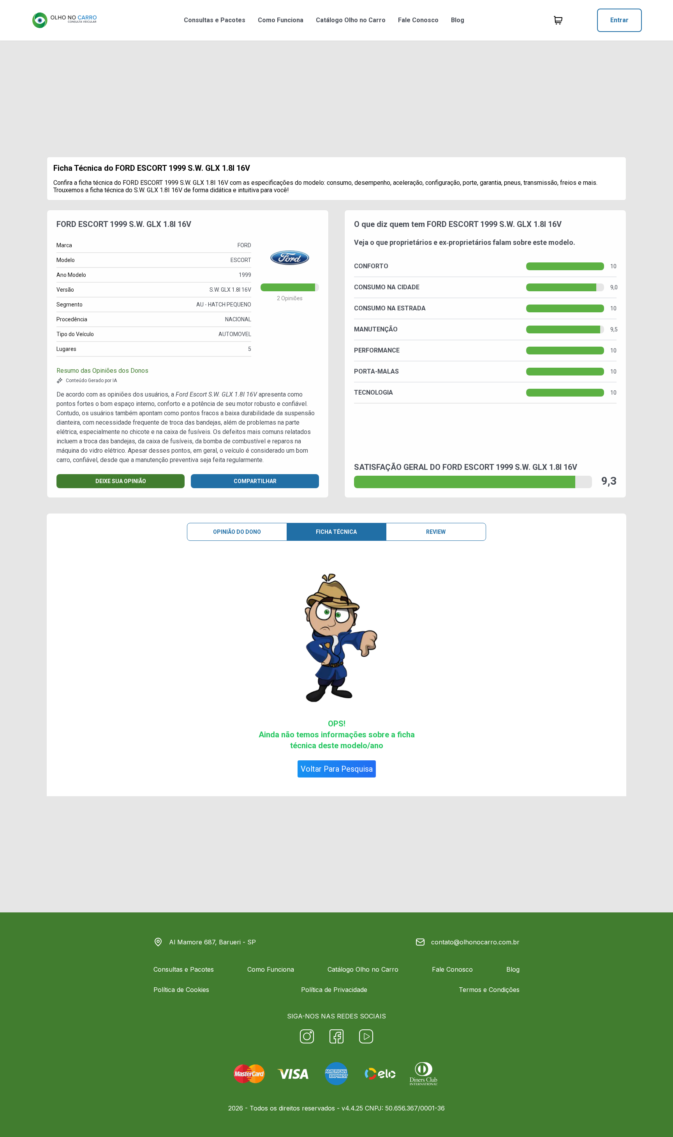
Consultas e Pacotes (214, 20)
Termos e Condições (489, 990)
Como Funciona (280, 20)
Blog (457, 20)
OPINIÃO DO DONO (237, 532)
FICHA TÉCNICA (336, 532)
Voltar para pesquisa (337, 769)
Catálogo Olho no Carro (351, 20)
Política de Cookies (181, 990)
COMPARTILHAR (255, 481)
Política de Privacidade (334, 990)
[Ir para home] (64, 20)
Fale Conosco (418, 20)
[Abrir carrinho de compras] (558, 20)
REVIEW (436, 532)
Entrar (619, 20)
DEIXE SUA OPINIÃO (120, 481)
